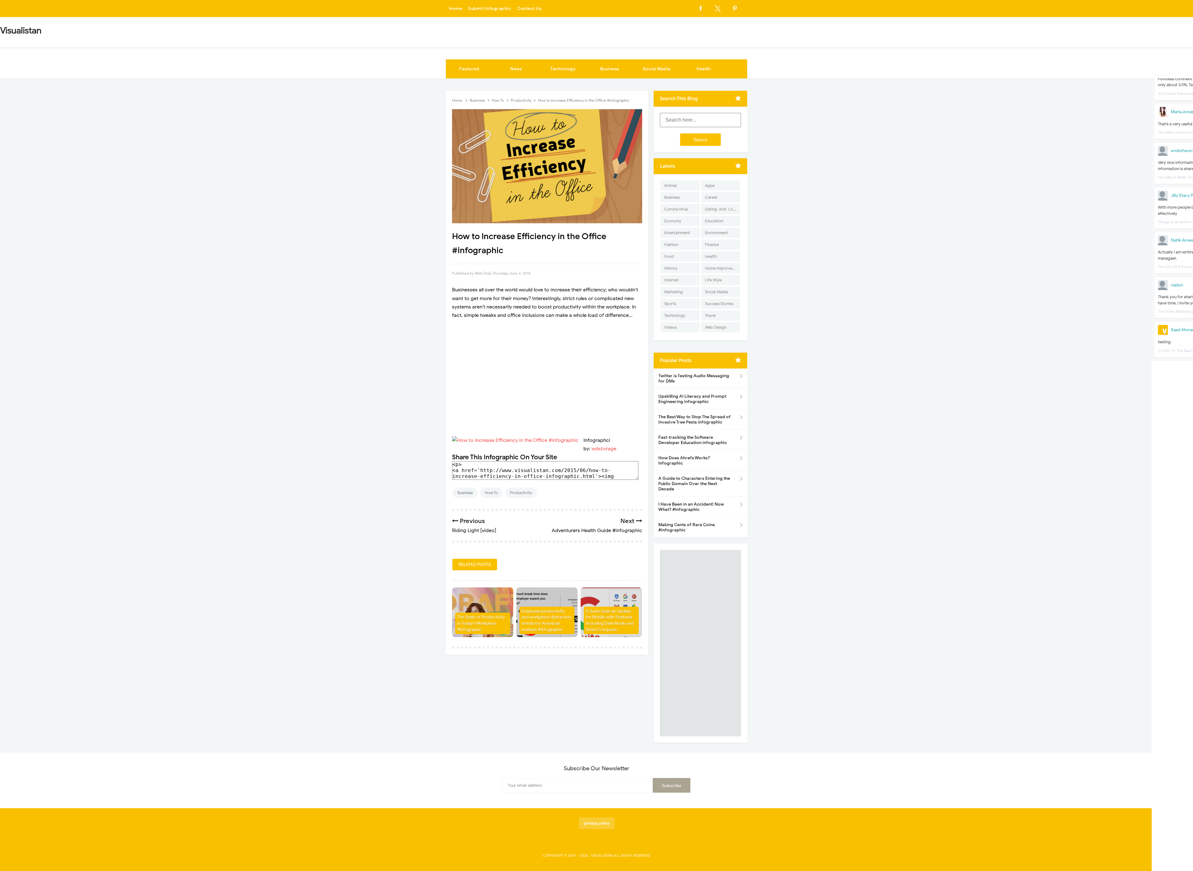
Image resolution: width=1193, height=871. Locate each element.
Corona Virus (676, 209)
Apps (710, 185)
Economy (672, 221)
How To (491, 492)
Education (714, 221)
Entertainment (677, 232)
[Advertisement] (547, 369)
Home (455, 8)
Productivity (521, 492)
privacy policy (597, 823)
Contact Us (529, 8)
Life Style (713, 280)
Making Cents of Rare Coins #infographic (686, 527)
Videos (670, 327)
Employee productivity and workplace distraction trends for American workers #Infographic (546, 620)
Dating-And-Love (721, 209)
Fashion (671, 244)
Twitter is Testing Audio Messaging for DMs (693, 378)
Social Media (657, 69)
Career (711, 197)
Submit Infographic (489, 8)
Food (669, 256)
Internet (671, 280)
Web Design (715, 327)
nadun (1177, 285)
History (671, 268)
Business (609, 69)
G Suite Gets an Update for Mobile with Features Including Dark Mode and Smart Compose (609, 620)
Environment (716, 232)
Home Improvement (722, 268)
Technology (563, 69)
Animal (670, 185)
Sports (670, 303)
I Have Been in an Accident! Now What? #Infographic (691, 507)
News (516, 69)
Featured (469, 69)
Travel (710, 315)
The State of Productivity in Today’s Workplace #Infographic (481, 623)
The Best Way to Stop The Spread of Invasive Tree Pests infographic (694, 419)
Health (704, 69)
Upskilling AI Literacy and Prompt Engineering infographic (692, 399)
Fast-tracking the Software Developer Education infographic (692, 440)
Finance (712, 244)
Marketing (673, 291)
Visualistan (602, 855)
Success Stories (719, 303)
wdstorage (604, 449)
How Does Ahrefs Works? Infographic (684, 460)
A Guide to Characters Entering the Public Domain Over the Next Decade (694, 484)
